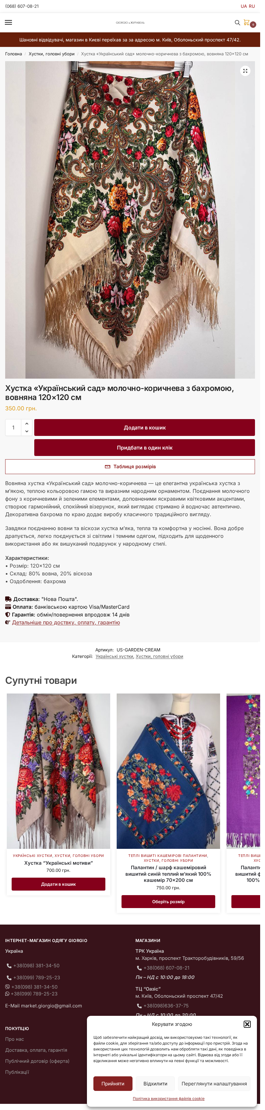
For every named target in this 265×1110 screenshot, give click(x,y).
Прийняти (112, 1084)
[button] (247, 1024)
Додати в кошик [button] (58, 884)
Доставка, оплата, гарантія (36, 1050)
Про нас (14, 1039)
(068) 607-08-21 (21, 6)
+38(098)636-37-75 (166, 1006)
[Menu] (14, 23)
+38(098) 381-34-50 (36, 966)
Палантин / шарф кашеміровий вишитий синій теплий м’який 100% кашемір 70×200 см (168, 873)
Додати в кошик (145, 427)
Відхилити (155, 1084)
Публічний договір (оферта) (37, 1061)
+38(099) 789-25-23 (36, 978)
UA (244, 6)
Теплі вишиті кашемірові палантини (167, 856)
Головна (13, 53)
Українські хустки (114, 656)
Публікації (17, 1072)
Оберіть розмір (168, 901)
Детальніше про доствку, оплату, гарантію (66, 622)
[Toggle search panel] (237, 22)
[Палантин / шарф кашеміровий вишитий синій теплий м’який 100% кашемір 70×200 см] (168, 771)
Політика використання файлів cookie (169, 1098)
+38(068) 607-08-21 (166, 968)
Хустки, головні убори (52, 53)
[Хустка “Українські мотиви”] (58, 771)
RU (252, 6)
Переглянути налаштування (214, 1084)
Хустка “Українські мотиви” (58, 863)
